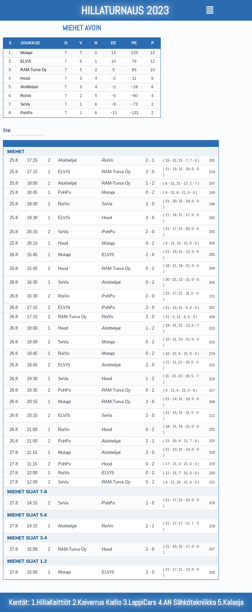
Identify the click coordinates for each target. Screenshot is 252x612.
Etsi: (7, 130)
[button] (225, 10)
